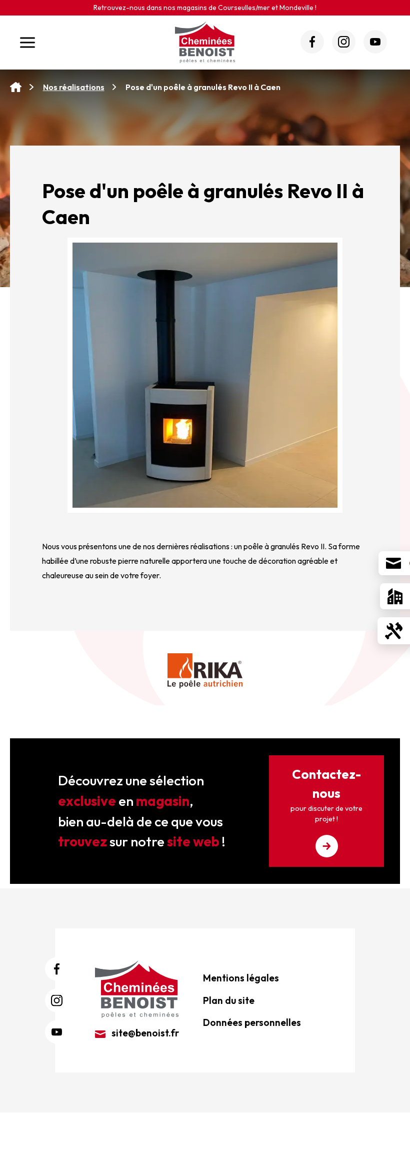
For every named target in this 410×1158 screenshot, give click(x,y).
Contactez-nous (326, 794)
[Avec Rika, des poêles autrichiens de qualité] (205, 670)
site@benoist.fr (144, 1033)
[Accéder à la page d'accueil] (16, 87)
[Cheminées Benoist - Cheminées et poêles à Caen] (205, 42)
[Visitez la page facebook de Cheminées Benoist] (312, 42)
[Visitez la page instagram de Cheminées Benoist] (344, 42)
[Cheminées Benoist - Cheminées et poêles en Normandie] (136, 988)
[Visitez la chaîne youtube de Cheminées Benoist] (375, 42)
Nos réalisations (73, 87)
